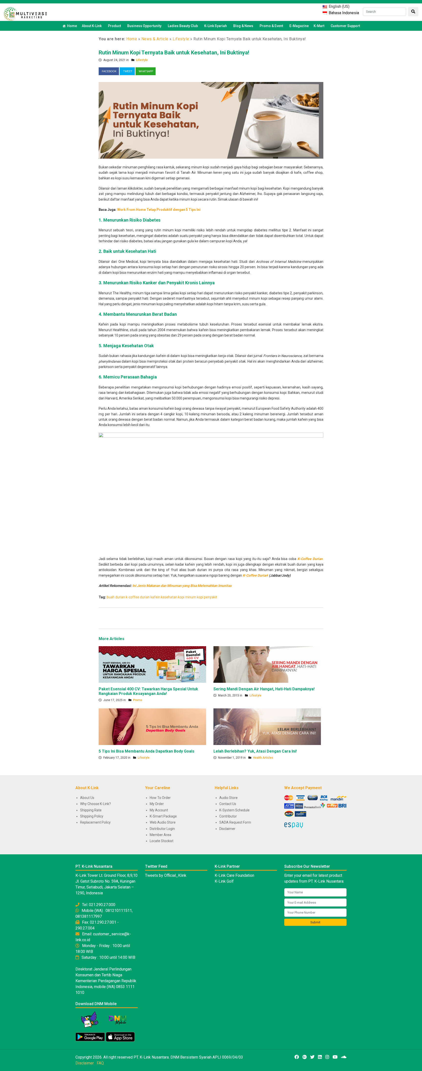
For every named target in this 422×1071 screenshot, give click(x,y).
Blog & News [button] (243, 26)
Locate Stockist (161, 841)
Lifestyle (181, 39)
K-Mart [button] (319, 26)
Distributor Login (162, 829)
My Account (159, 810)
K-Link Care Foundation (234, 875)
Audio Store (228, 798)
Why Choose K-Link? (95, 804)
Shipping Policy (91, 816)
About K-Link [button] (92, 26)
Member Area (160, 835)
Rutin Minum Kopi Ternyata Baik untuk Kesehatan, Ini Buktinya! (174, 53)
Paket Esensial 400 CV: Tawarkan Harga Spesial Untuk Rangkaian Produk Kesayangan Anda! (148, 691)
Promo (137, 700)
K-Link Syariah (215, 26)
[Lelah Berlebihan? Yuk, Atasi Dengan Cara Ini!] (267, 726)
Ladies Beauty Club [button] (183, 26)
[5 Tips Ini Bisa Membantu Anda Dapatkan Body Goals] (152, 726)
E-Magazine (299, 26)
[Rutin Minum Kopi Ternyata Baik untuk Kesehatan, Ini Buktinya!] (211, 120)
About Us (87, 798)
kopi (181, 597)
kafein (155, 597)
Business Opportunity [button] (144, 26)
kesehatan (169, 597)
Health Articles (263, 757)
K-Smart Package (163, 816)
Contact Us (227, 804)
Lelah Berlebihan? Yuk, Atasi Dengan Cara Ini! (255, 751)
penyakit (210, 597)
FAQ (100, 1063)
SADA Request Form (235, 822)
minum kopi (194, 597)
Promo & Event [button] (271, 26)
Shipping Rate (91, 810)
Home (72, 26)
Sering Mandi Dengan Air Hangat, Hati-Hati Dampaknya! (264, 689)
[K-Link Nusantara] (25, 13)
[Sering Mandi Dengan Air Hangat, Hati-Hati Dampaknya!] (267, 664)
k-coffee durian (138, 597)
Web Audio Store (163, 822)
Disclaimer (227, 829)
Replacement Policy (95, 822)
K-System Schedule (234, 810)
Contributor (228, 816)
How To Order (160, 798)
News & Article (155, 39)
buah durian (116, 597)
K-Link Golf (224, 881)
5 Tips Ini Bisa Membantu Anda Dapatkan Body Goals (146, 751)
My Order (157, 804)
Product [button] (114, 26)
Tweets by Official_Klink (165, 875)
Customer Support (345, 26)
